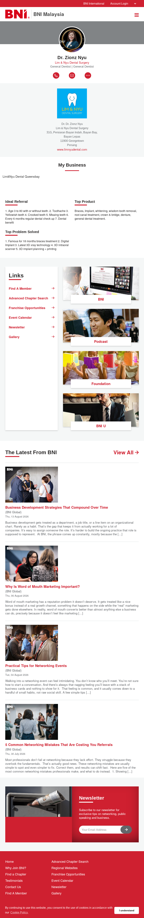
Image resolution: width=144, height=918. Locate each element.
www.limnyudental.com (72, 149)
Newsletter (17, 327)
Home (9, 861)
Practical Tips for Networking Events (36, 665)
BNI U (101, 425)
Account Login (119, 3)
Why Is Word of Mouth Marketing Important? (42, 586)
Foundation (100, 383)
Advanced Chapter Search (28, 298)
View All (124, 452)
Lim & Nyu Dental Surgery (72, 62)
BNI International (93, 3)
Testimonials (14, 880)
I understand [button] (126, 910)
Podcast (101, 341)
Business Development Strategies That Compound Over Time (56, 507)
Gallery (14, 337)
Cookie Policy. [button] (19, 912)
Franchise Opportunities (27, 308)
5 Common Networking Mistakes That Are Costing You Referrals (59, 744)
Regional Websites (64, 867)
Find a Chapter (15, 874)
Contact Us (13, 886)
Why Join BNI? (15, 867)
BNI (101, 299)
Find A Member (20, 288)
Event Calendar (20, 317)
